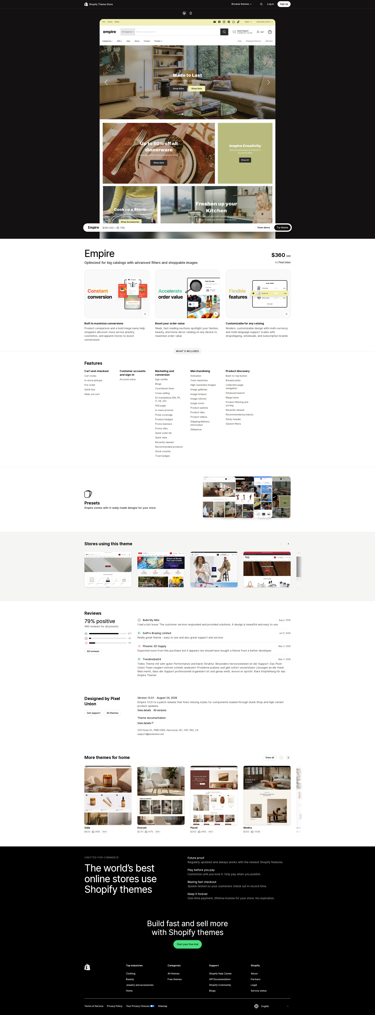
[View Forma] (219, 497)
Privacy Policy (114, 1006)
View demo (263, 227)
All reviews (93, 651)
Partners (255, 979)
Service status (259, 990)
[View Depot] (237, 497)
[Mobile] (190, 13)
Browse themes (240, 3)
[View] (108, 570)
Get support (93, 712)
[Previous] (281, 543)
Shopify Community (220, 984)
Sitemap (162, 1006)
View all (269, 757)
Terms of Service (93, 1006)
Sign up (284, 3)
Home (129, 990)
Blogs (212, 990)
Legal (254, 984)
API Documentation (220, 979)
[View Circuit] (255, 497)
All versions (159, 710)
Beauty (130, 979)
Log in (270, 3)
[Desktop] (184, 13)
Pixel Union (285, 262)
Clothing (130, 973)
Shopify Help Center (220, 973)
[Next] (288, 543)
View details (144, 710)
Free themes (175, 979)
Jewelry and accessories (140, 984)
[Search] (261, 4)
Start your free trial (187, 944)
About (254, 973)
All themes (112, 712)
